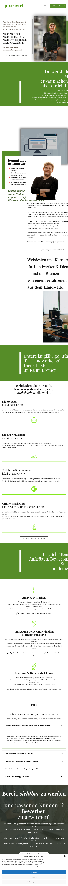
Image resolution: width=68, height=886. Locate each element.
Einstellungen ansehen (34, 882)
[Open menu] (45, 6)
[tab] (34, 726)
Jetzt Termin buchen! (58, 6)
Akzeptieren (34, 872)
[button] (65, 856)
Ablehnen (34, 877)
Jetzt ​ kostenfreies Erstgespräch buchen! (16, 55)
